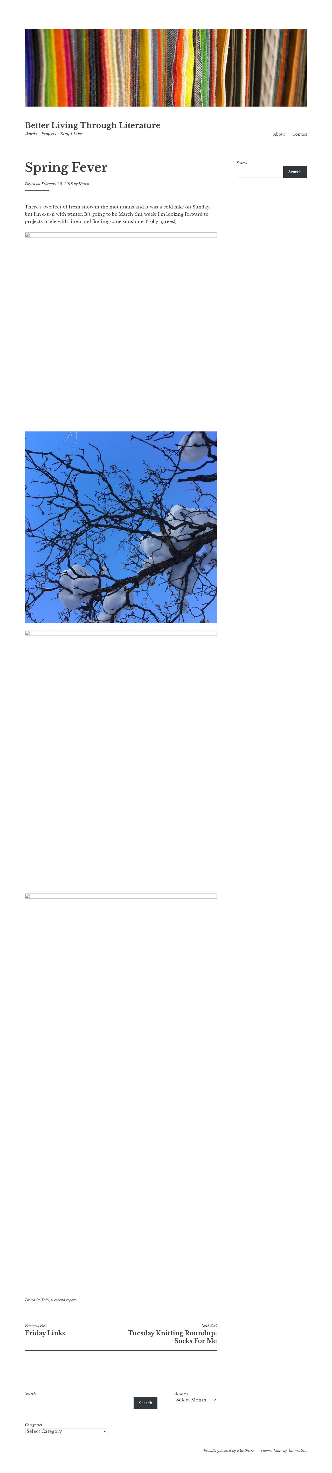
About (279, 134)
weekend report (63, 1300)
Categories (33, 1425)
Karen (84, 183)
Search (242, 162)
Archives (182, 1393)
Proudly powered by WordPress (229, 1450)
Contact (299, 134)
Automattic (297, 1450)
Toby (45, 1300)
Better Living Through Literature (92, 125)
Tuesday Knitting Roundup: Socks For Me (172, 1334)
